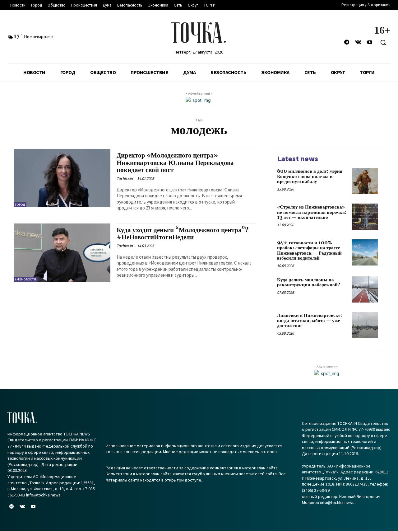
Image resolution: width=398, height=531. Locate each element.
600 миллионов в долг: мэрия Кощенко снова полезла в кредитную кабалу (309, 176)
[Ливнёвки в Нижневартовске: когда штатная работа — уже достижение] (365, 325)
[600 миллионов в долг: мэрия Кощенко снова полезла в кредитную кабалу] (365, 181)
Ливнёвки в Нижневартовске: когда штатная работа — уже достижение (309, 320)
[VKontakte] (358, 42)
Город (20, 205)
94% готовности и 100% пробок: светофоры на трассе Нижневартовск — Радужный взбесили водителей (309, 250)
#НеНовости (25, 279)
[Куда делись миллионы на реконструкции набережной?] (365, 289)
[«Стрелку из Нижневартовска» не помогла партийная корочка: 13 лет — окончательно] (365, 217)
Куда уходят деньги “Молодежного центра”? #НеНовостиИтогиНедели (183, 234)
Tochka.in (125, 178)
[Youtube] (370, 42)
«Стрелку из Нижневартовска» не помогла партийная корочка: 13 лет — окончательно (311, 212)
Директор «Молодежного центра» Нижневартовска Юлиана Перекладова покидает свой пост (175, 163)
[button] (383, 42)
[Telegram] (346, 42)
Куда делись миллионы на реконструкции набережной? (309, 282)
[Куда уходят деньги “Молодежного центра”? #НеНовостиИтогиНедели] (62, 252)
